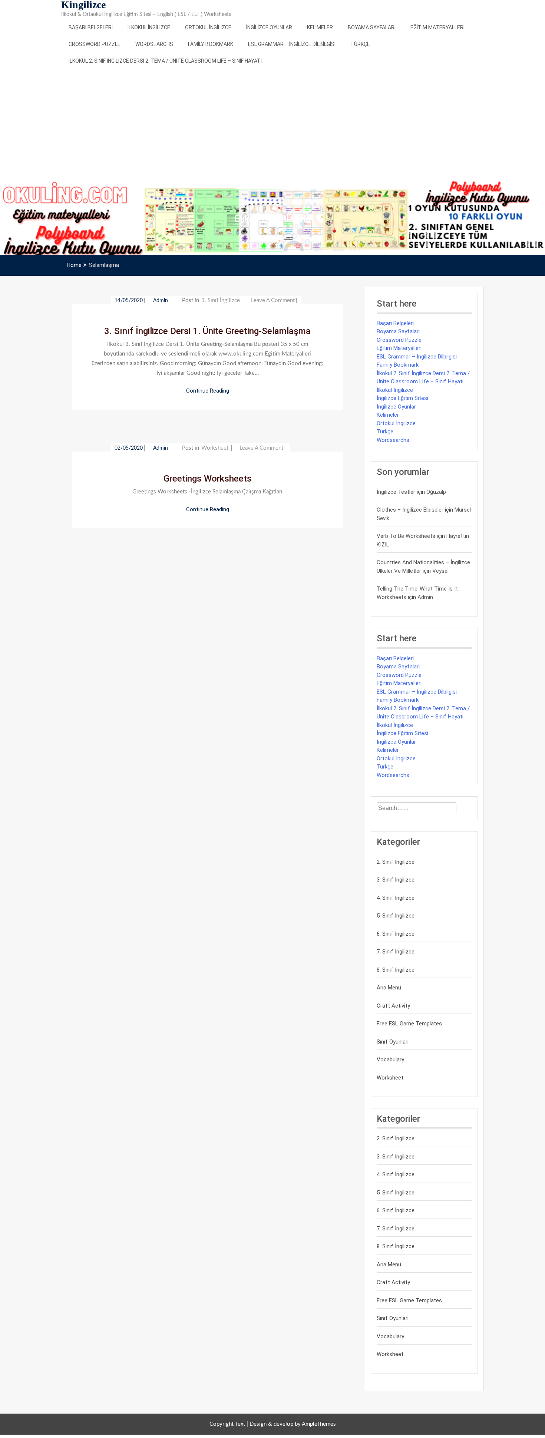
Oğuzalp (436, 492)
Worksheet (214, 448)
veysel (440, 571)
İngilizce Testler (396, 492)
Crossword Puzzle (94, 44)
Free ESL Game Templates (409, 1023)
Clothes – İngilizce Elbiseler (410, 509)
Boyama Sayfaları (372, 27)
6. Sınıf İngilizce (395, 933)
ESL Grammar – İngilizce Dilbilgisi (292, 44)
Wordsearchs (154, 44)
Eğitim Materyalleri (437, 27)
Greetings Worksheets (208, 478)
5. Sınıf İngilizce (395, 915)
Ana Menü (389, 987)
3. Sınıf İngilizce (220, 300)
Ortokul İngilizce (208, 27)
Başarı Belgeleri (91, 27)
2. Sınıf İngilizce (395, 862)
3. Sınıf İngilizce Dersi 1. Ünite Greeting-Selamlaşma (207, 331)
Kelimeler (320, 27)
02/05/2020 (129, 448)
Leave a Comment (273, 300)
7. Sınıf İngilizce (395, 951)
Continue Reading (207, 390)
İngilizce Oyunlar (269, 27)
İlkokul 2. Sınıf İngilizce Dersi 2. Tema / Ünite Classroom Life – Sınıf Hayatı (165, 61)
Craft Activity (393, 1005)
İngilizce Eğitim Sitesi (402, 398)
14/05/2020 (129, 300)
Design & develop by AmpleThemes (293, 1424)
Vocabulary (390, 1059)
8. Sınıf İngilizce (395, 969)
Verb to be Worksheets (406, 536)
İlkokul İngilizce (149, 27)
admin (161, 300)
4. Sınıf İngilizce (395, 898)
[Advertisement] (272, 125)
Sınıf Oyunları (393, 1041)
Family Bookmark (210, 44)
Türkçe (360, 44)
